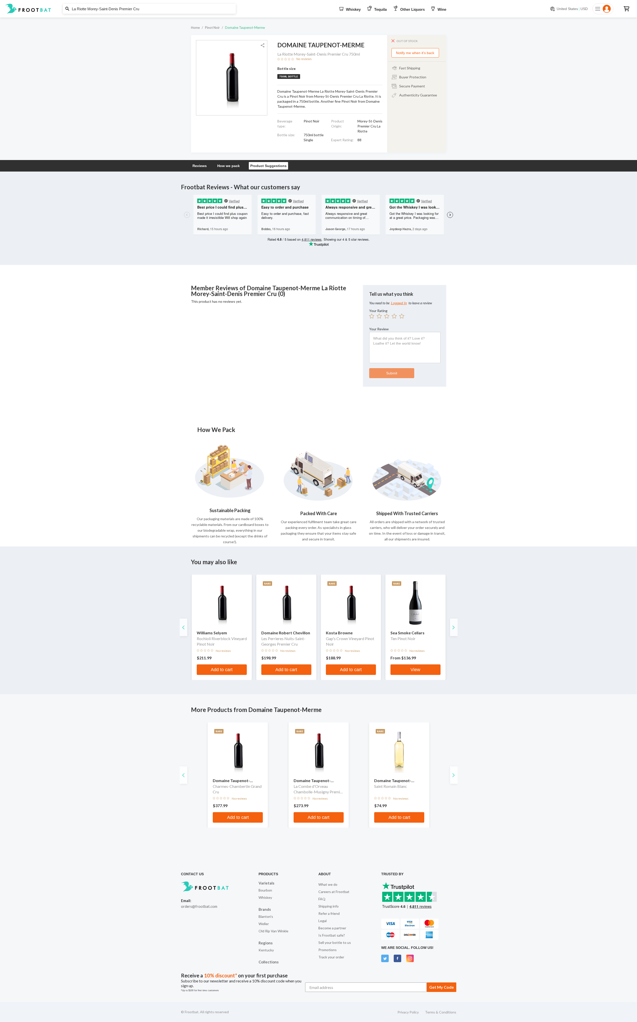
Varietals (266, 883)
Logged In (399, 303)
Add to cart (222, 669)
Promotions (327, 950)
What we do (327, 884)
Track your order (331, 957)
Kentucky (266, 950)
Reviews (199, 166)
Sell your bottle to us (334, 942)
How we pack (228, 166)
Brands (265, 909)
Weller (264, 924)
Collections (269, 962)
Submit (391, 373)
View (415, 669)
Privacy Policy (408, 1012)
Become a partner (332, 928)
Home (195, 28)
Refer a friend (329, 913)
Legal (322, 921)
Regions (266, 943)
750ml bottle (288, 76)
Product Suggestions (268, 166)
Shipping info (328, 906)
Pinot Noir (212, 28)
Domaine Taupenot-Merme (245, 28)
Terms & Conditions (440, 1012)
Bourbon (265, 890)
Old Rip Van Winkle (273, 931)
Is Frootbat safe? (331, 935)
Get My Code (441, 987)
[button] (318, 9)
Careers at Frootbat (333, 892)
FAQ (321, 899)
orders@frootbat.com (199, 906)
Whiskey (265, 897)
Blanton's (266, 916)
